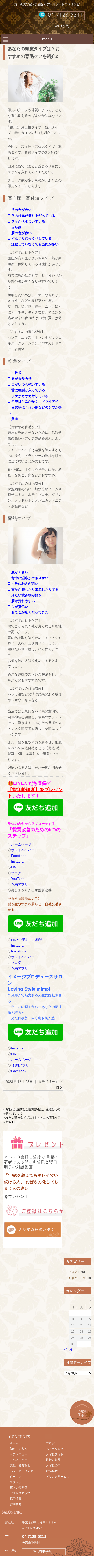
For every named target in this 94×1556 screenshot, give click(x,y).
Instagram (19, 861)
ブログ (16, 873)
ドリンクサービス (57, 1476)
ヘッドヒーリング (21, 1471)
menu (47, 39)
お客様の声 (53, 1465)
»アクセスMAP (32, 1528)
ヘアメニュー (18, 1454)
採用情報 (15, 1498)
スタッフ (15, 1482)
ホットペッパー (23, 850)
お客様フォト (54, 1454)
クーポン (15, 1476)
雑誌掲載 (52, 1471)
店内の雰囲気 (18, 1487)
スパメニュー (18, 1460)
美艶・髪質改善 (20, 1465)
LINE (15, 867)
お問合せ (15, 1504)
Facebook (18, 856)
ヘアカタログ (54, 1449)
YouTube (18, 878)
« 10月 (68, 1349)
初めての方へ (18, 1449)
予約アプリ (19, 884)
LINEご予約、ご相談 (26, 940)
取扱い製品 (53, 1460)
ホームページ (21, 844)
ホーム (14, 1443)
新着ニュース (77, 1278)
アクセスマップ (20, 1493)
